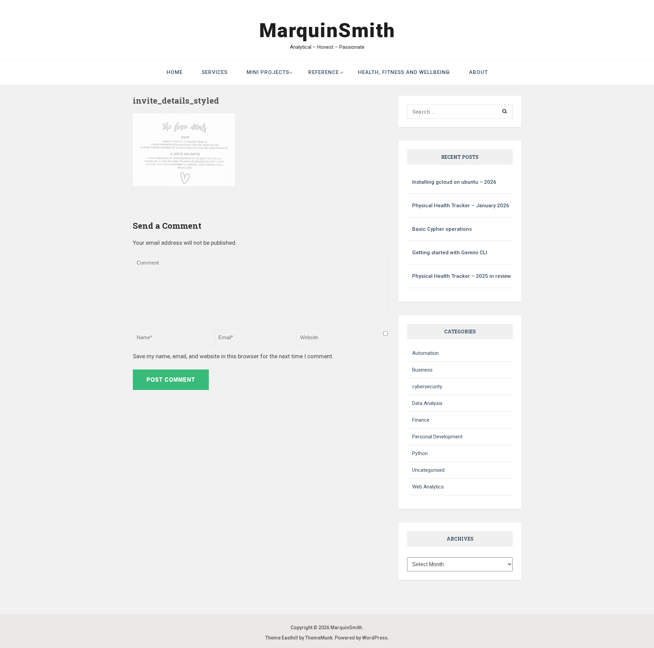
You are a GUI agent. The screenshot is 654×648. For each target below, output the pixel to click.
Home (175, 72)
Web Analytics (428, 487)
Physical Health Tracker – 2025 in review (461, 276)
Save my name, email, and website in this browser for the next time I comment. (233, 356)
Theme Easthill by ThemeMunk (298, 638)
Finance (421, 420)
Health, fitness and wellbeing (404, 72)
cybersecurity (427, 386)
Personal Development (437, 437)
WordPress (375, 638)
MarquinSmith (327, 30)
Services (215, 72)
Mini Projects (268, 72)
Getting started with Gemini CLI (449, 253)
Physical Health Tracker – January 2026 (460, 205)
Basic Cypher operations (442, 229)
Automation (425, 353)
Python (420, 453)
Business (422, 370)
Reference (323, 72)
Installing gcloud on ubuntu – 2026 (454, 182)
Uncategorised (428, 470)
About (478, 72)
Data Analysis (427, 403)
